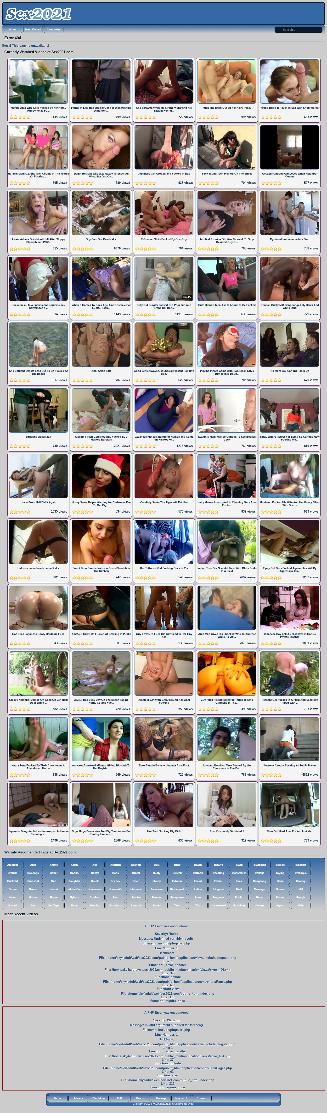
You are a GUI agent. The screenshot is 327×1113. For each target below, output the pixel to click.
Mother (33, 897)
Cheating (218, 872)
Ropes (280, 897)
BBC (156, 864)
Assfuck (115, 864)
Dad (53, 881)
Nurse (53, 897)
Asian (74, 864)
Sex (33, 905)
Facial (198, 881)
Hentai (54, 889)
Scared (12, 905)
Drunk (95, 881)
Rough (300, 897)
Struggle (136, 905)
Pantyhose (177, 897)
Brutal (136, 872)
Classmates (239, 872)
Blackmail (260, 864)
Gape (280, 881)
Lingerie (218, 889)
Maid (239, 889)
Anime (54, 864)
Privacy (78, 1098)
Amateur (12, 864)
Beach (198, 864)
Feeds (140, 1098)
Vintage (259, 905)
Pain (115, 897)
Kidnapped (177, 889)
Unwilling (239, 905)
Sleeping (94, 905)
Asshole (136, 864)
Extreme (177, 881)
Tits (197, 905)
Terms (58, 1098)
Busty (156, 872)
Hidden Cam (74, 889)
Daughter (74, 881)
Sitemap (161, 1098)
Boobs (74, 872)
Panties (156, 897)
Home (12, 29)
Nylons (74, 897)
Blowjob (300, 864)
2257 (119, 1098)
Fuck (239, 881)
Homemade (95, 889)
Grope (13, 889)
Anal (33, 864)
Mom (12, 897)
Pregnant (218, 897)
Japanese (157, 889)
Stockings (115, 905)
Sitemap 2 (181, 1098)
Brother (12, 872)
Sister (74, 905)
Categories (54, 29)
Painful (136, 897)
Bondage (33, 872)
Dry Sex (115, 881)
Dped (136, 881)
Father (218, 881)
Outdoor (95, 897)
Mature (280, 889)
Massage (259, 889)
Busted (177, 872)
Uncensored (218, 905)
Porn (198, 897)
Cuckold (12, 881)
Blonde (280, 864)
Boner (53, 872)
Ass (94, 864)
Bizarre (218, 864)
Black (239, 864)
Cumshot (33, 881)
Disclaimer (99, 1098)
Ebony (156, 881)
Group (33, 889)
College (259, 872)
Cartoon (198, 872)
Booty (95, 872)
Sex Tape (53, 905)
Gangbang (259, 881)
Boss (115, 872)
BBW (177, 864)
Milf (301, 889)
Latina (198, 889)
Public (239, 897)
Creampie (301, 872)
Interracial (136, 889)
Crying (280, 872)
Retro (259, 897)
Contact (202, 1098)
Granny (300, 881)
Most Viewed (33, 29)
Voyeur (280, 905)
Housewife (115, 889)
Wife (301, 905)
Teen (177, 905)
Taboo (157, 905)
